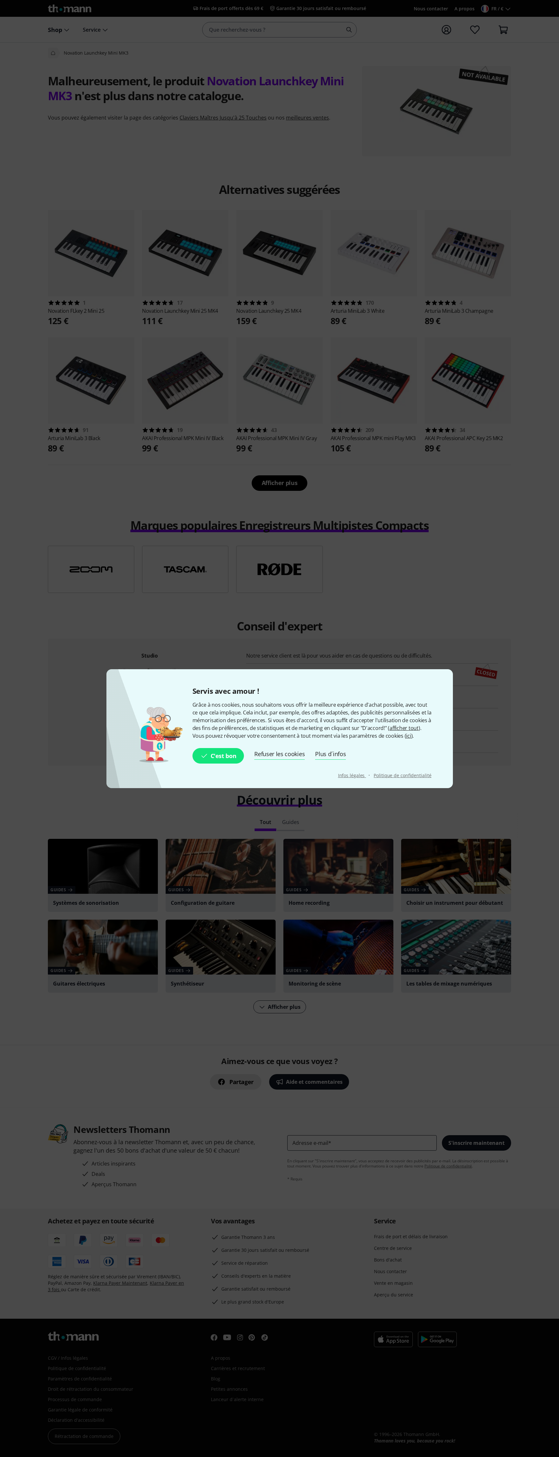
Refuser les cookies (279, 754)
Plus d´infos (330, 754)
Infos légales (352, 775)
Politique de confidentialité (402, 775)
